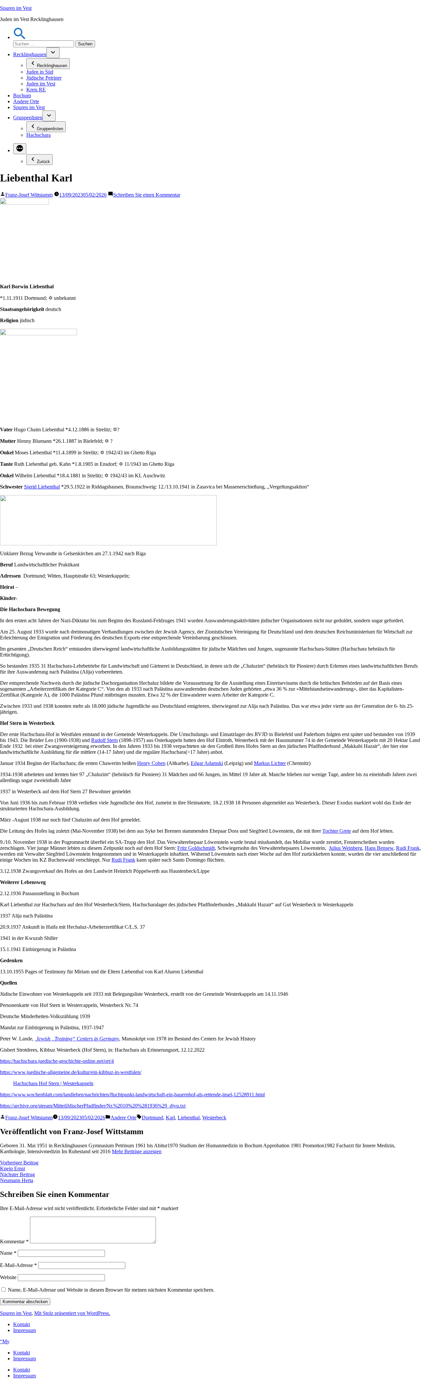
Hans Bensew (379, 848)
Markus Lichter (270, 763)
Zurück (43, 161)
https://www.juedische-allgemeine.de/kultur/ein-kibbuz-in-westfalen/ (70, 1072)
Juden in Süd (39, 72)
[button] (19, 37)
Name (8, 1253)
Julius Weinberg (345, 848)
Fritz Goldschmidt (196, 848)
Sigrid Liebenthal (42, 486)
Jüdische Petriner (44, 78)
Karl (170, 1117)
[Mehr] (19, 148)
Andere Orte (26, 101)
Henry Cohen (151, 763)
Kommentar (14, 1241)
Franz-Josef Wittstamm (29, 195)
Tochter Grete (336, 831)
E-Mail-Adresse (18, 1265)
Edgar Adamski (207, 763)
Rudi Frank (408, 848)
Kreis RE (36, 89)
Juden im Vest (40, 83)
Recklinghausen (29, 54)
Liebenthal (189, 1117)
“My (5, 1341)
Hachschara (38, 135)
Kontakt (21, 1324)
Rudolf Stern (104, 740)
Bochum (22, 95)
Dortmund (152, 1117)
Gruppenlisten (27, 117)
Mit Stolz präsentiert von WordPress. (72, 1313)
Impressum (24, 1330)
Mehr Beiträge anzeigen (136, 1151)
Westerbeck (214, 1117)
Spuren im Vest (16, 8)
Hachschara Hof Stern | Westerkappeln (53, 1083)
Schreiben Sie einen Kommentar (146, 195)
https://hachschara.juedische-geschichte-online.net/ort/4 (57, 1061)
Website (8, 1277)
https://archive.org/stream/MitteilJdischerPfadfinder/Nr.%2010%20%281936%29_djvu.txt (93, 1106)
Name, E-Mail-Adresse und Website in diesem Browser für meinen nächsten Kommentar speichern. (111, 1290)
